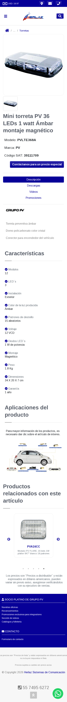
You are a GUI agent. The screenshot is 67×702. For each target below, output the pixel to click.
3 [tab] (33, 568)
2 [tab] (28, 568)
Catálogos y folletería (11, 622)
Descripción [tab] (33, 179)
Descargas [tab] (33, 185)
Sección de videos (10, 618)
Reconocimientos (10, 611)
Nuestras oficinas (10, 607)
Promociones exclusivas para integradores (22, 614)
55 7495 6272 (35, 687)
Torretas (24, 30)
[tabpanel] (33, 537)
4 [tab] (38, 568)
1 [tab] (23, 568)
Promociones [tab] (33, 197)
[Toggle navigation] (7, 16)
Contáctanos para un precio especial (37, 164)
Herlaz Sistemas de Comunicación (44, 672)
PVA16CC (33, 546)
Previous (8, 539)
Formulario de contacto (12, 639)
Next (58, 539)
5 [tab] (44, 568)
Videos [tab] (33, 191)
